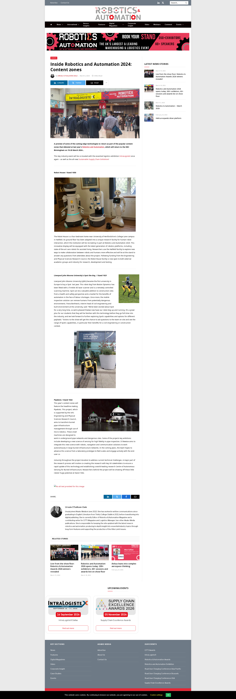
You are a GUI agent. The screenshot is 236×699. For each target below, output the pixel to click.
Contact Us (65, 3)
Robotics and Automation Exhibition (159, 664)
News (59, 24)
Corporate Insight (132, 24)
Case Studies (55, 673)
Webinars (157, 24)
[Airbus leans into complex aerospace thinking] (126, 552)
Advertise (54, 3)
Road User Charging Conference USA (160, 678)
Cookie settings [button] (156, 695)
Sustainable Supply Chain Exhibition (94, 159)
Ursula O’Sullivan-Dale (67, 76)
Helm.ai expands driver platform (168, 118)
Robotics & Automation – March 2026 (169, 107)
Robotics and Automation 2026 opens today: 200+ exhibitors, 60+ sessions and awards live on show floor (94, 567)
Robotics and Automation (93, 147)
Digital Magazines (113, 24)
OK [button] (168, 695)
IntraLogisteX (124, 156)
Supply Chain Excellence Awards (116, 620)
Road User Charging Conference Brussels (162, 673)
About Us (101, 655)
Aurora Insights (86, 24)
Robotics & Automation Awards (157, 659)
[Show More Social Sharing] (106, 82)
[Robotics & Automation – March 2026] (149, 105)
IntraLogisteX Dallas (68, 620)
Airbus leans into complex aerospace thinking (124, 565)
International (72, 24)
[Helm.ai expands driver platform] (149, 118)
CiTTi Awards (150, 650)
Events (178, 24)
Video (147, 24)
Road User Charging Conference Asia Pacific (163, 669)
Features (101, 24)
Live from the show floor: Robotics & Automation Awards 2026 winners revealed (62, 567)
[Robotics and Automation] (118, 14)
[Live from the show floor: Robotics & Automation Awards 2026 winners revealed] (64, 552)
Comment (168, 24)
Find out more (68, 628)
